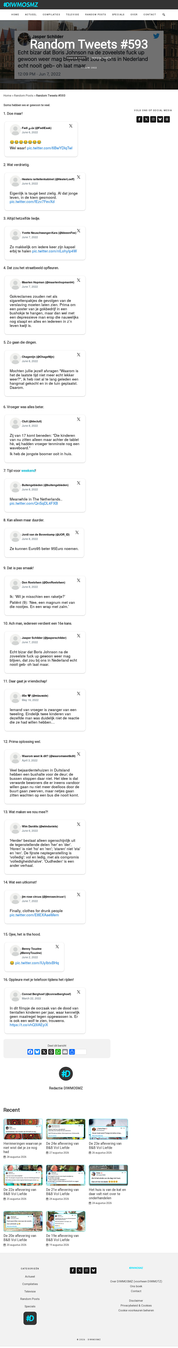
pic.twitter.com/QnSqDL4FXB (34, 503)
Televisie (30, 1291)
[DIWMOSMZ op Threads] (167, 119)
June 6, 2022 (30, 132)
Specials (30, 1306)
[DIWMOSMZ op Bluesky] (160, 119)
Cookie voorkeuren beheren (136, 1310)
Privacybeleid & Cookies (136, 1305)
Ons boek (136, 1286)
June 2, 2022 (30, 957)
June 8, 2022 (30, 361)
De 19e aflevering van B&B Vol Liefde (62, 1238)
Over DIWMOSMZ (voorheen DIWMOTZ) (136, 1281)
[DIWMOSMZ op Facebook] (139, 119)
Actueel (30, 1276)
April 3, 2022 (30, 760)
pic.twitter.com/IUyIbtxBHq (37, 962)
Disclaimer (136, 1300)
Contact (136, 1291)
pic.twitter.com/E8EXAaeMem (34, 914)
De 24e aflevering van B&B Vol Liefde (62, 1145)
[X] (44, 1052)
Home (7, 95)
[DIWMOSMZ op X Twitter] (146, 119)
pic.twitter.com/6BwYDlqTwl (49, 147)
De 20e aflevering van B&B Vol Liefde (19, 1238)
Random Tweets (102, 58)
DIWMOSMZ (20, 4)
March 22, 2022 (31, 998)
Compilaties (30, 1284)
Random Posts (76, 58)
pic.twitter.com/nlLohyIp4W (54, 250)
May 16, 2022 (30, 700)
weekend (28, 471)
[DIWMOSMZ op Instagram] (153, 119)
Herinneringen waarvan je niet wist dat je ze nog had (22, 1147)
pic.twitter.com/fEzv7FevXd (32, 201)
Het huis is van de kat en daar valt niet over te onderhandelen (107, 1194)
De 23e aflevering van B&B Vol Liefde (105, 1145)
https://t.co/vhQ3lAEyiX (29, 1024)
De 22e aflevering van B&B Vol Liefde (19, 1192)
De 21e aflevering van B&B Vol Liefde (62, 1192)
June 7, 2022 (30, 237)
